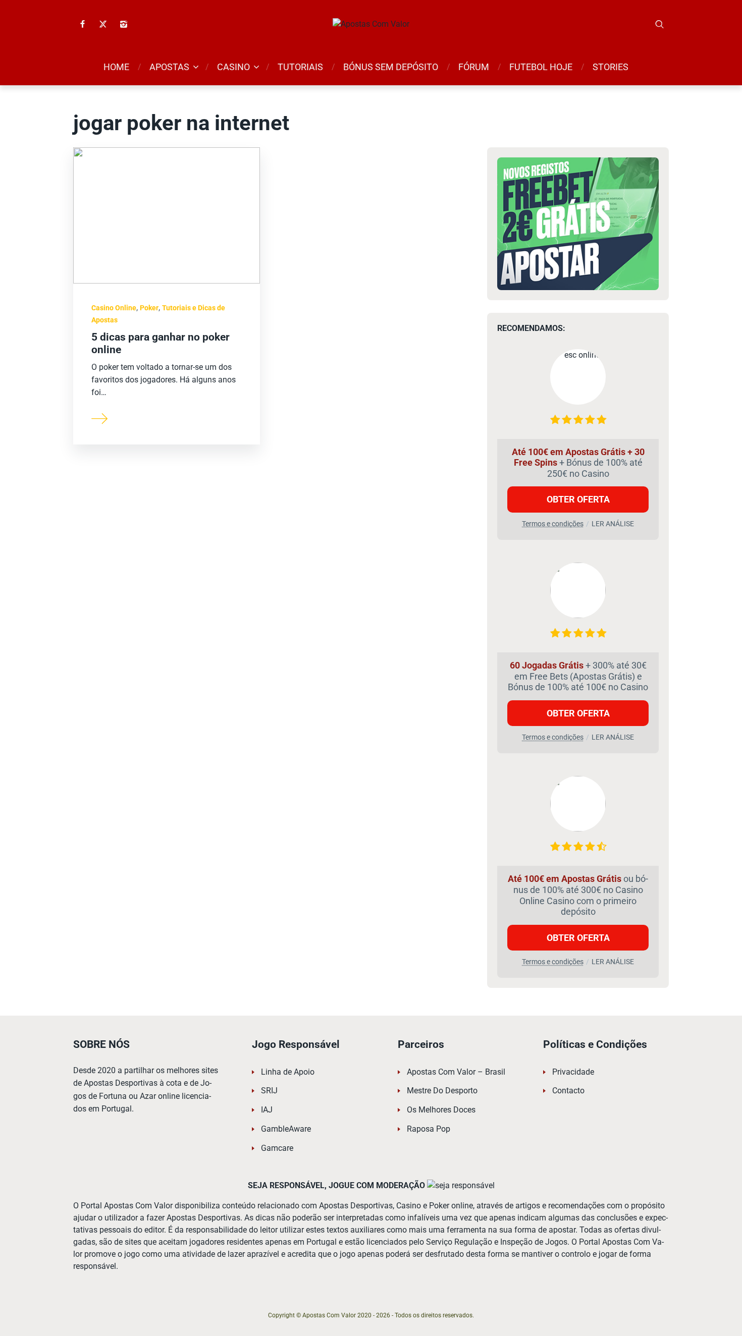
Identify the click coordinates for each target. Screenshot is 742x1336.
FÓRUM (473, 67)
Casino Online (113, 308)
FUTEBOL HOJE (540, 67)
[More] (100, 417)
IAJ (267, 1110)
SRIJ (269, 1090)
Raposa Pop (428, 1129)
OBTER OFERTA (578, 499)
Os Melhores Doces (441, 1110)
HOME (116, 67)
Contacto (568, 1090)
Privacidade (573, 1072)
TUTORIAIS (300, 67)
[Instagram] (124, 24)
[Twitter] (103, 24)
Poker (149, 308)
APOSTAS (169, 67)
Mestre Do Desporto (442, 1090)
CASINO (233, 67)
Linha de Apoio (287, 1072)
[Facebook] (82, 24)
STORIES (610, 67)
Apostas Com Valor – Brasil (456, 1072)
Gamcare (277, 1148)
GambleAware (286, 1129)
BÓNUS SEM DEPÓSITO (390, 67)
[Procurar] (660, 24)
